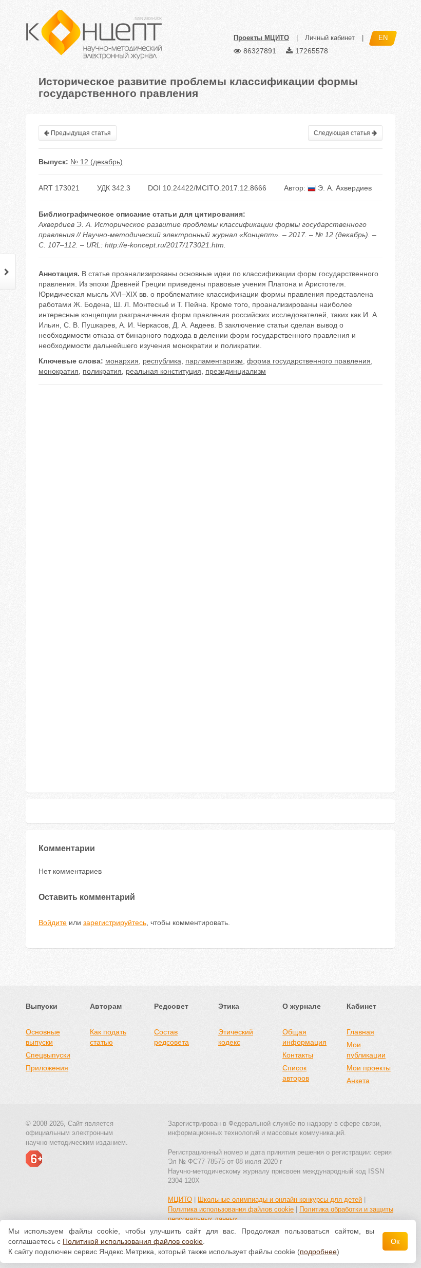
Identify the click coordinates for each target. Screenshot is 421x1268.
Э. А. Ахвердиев (344, 188)
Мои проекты (369, 1068)
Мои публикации (366, 1050)
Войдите (53, 922)
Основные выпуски (43, 1037)
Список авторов (295, 1073)
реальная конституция (163, 371)
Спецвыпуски (48, 1055)
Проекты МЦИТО (261, 38)
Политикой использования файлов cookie (133, 1241)
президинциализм (235, 371)
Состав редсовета (171, 1037)
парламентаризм (214, 361)
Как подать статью (108, 1037)
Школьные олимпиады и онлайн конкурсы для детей (280, 1199)
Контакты (297, 1055)
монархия (122, 361)
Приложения (47, 1068)
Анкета (358, 1081)
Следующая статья (343, 133)
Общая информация (304, 1037)
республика (162, 361)
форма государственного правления (309, 361)
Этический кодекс (235, 1037)
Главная (360, 1032)
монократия (59, 371)
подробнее (318, 1251)
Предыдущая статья (80, 133)
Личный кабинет (330, 38)
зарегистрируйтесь (114, 922)
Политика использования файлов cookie (231, 1209)
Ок (395, 1241)
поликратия (102, 371)
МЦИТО (180, 1199)
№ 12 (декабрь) (96, 162)
